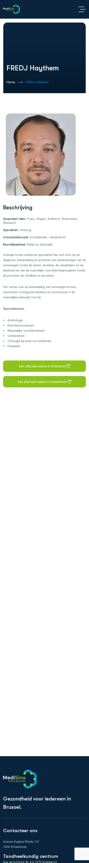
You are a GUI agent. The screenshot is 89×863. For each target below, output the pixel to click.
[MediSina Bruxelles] (11, 9)
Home (10, 82)
